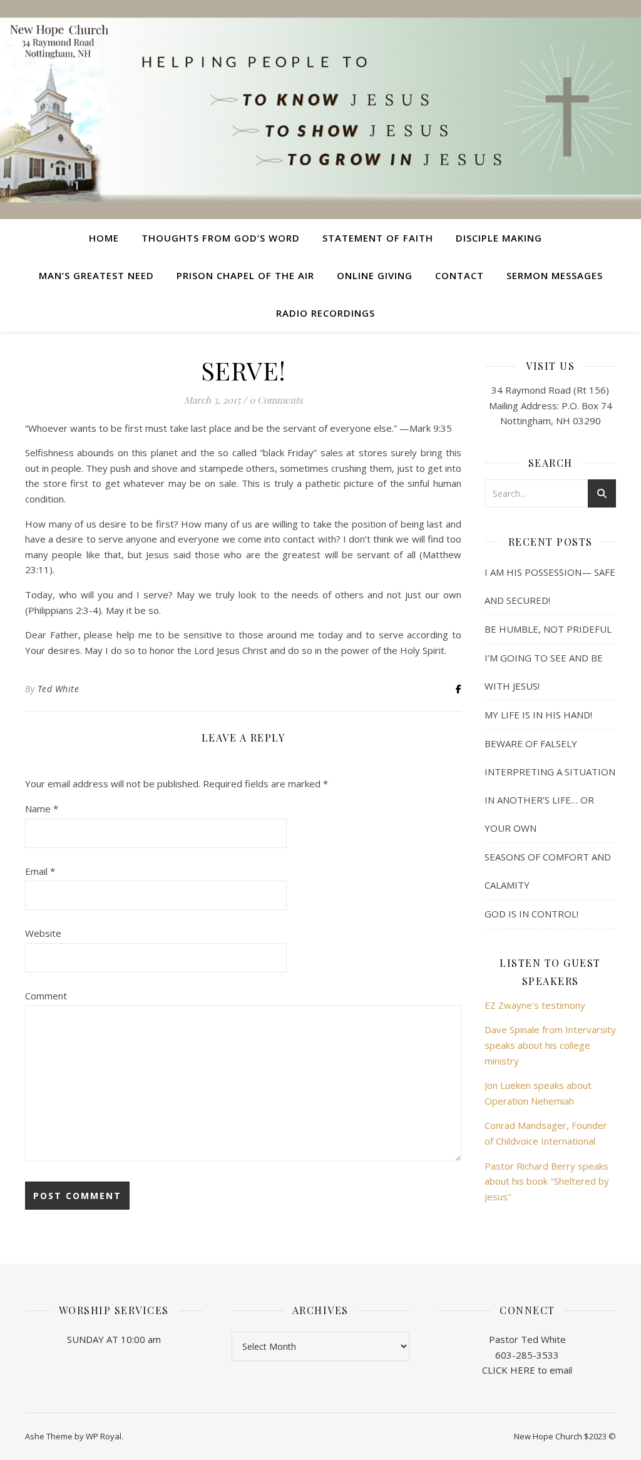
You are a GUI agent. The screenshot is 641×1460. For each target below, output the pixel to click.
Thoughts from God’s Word (220, 238)
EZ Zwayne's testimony (535, 1005)
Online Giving (375, 275)
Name (41, 808)
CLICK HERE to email (527, 1370)
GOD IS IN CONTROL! (531, 913)
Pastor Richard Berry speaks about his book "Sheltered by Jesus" (547, 1181)
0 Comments (276, 400)
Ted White (58, 689)
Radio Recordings (325, 313)
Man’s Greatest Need (96, 275)
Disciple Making (499, 238)
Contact (459, 275)
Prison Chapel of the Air (245, 275)
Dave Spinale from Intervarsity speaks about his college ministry (550, 1044)
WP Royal (103, 1436)
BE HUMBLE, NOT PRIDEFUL (548, 629)
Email (40, 871)
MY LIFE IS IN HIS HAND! (538, 714)
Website (43, 933)
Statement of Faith (377, 238)
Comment (46, 995)
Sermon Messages (554, 275)
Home (104, 238)
